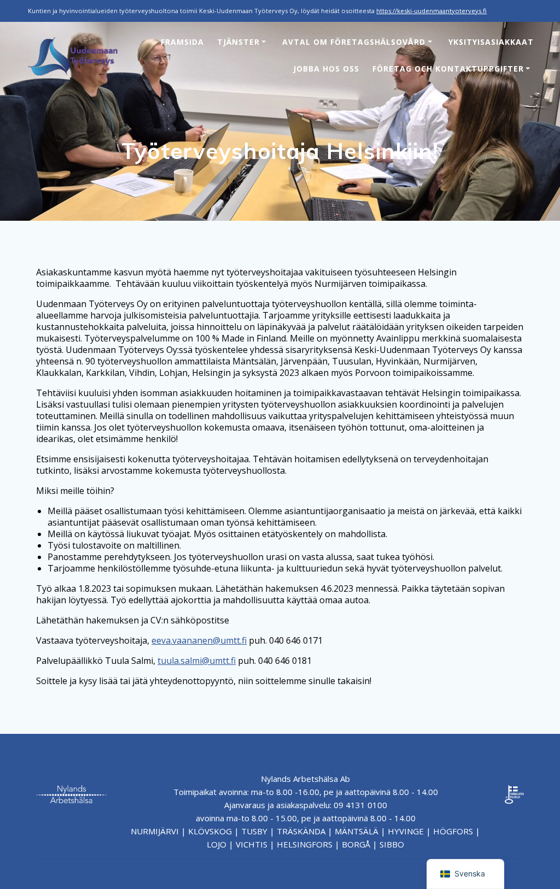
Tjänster (238, 42)
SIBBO (392, 844)
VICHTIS (251, 844)
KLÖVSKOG (210, 831)
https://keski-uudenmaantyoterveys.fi (431, 11)
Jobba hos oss (326, 68)
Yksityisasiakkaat (491, 42)
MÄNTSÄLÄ (356, 831)
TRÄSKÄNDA (301, 831)
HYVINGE (406, 831)
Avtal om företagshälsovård (353, 42)
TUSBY (254, 831)
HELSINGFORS (304, 844)
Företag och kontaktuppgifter (448, 68)
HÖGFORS (453, 831)
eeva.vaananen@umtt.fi (199, 640)
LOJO (216, 844)
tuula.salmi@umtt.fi (197, 661)
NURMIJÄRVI (155, 831)
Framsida (182, 42)
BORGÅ (356, 844)
